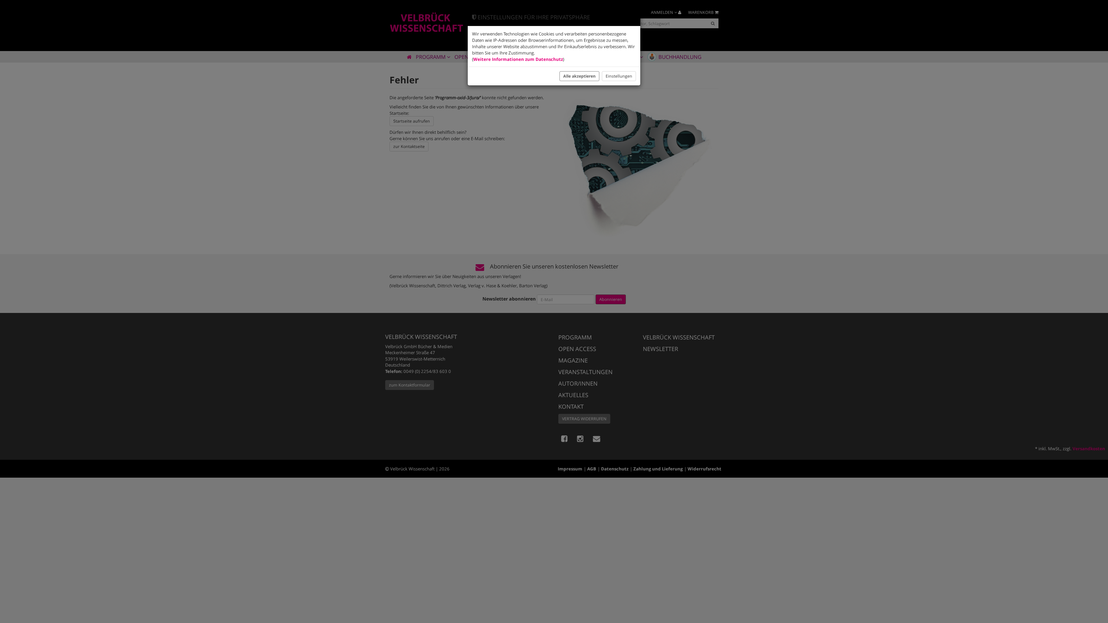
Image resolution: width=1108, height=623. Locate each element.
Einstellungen (619, 76)
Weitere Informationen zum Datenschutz (518, 59)
